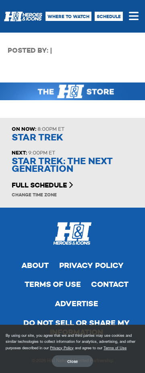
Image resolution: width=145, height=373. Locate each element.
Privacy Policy (91, 265)
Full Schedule (40, 185)
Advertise (76, 304)
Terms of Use (53, 284)
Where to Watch (68, 16)
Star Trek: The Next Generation (62, 165)
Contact (109, 284)
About (35, 265)
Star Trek (37, 137)
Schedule (109, 16)
